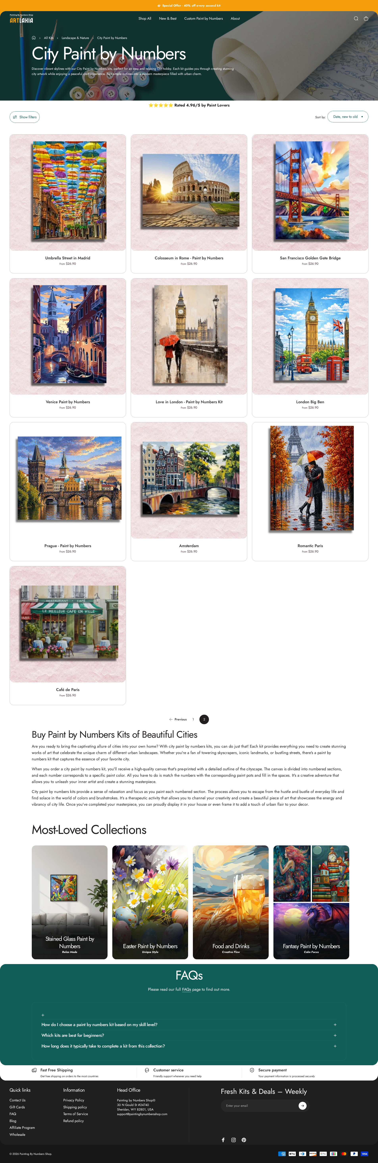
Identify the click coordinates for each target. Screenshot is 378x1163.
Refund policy (73, 1120)
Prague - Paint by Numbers (67, 546)
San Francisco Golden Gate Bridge (310, 258)
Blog (13, 1120)
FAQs (186, 989)
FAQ (13, 1114)
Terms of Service (75, 1114)
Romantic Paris (310, 546)
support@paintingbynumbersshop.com (142, 1114)
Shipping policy (75, 1107)
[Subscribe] (303, 1106)
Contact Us (17, 1100)
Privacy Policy (73, 1100)
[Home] (34, 38)
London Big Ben (310, 402)
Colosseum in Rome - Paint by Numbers (189, 258)
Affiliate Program (22, 1127)
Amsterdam (189, 546)
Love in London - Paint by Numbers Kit (189, 402)
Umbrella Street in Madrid (67, 258)
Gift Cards (17, 1107)
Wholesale (17, 1134)
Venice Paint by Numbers (68, 402)
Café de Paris (67, 690)
